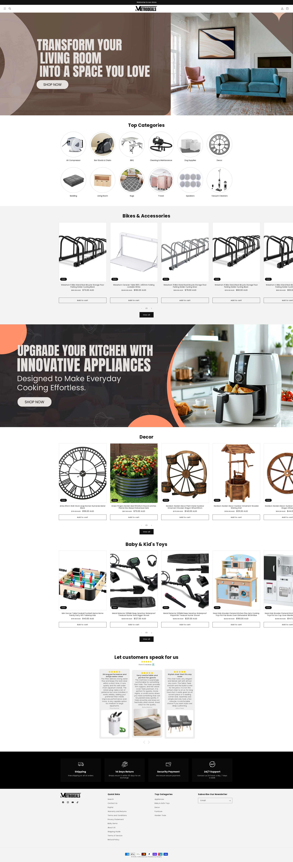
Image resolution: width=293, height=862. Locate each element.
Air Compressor (73, 160)
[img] (146, 661)
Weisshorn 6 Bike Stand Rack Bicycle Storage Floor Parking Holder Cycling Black (236, 286)
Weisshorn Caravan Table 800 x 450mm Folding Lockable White (134, 286)
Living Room (102, 196)
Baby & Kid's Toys (162, 803)
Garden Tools (160, 815)
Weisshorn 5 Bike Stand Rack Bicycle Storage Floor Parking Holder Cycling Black (82, 286)
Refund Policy (113, 840)
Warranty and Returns (117, 811)
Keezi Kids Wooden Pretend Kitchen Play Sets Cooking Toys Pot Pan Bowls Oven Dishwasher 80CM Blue (236, 614)
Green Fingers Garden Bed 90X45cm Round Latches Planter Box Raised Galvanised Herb (133, 507)
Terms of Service (115, 835)
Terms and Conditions (117, 815)
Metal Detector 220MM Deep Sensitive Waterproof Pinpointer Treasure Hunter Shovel (185, 614)
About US (111, 827)
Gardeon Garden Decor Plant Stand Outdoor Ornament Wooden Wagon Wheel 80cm (185, 507)
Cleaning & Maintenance (161, 160)
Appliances (159, 799)
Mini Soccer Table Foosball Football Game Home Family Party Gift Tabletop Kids (82, 614)
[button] (4, 8)
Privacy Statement (116, 819)
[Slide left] (141, 308)
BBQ (132, 160)
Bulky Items (113, 823)
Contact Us (112, 803)
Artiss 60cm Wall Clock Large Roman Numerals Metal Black (82, 507)
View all (146, 315)
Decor (219, 160)
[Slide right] (151, 308)
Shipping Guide (114, 831)
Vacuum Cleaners (220, 196)
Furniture (158, 811)
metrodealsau (142, 857)
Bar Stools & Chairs (102, 160)
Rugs (132, 196)
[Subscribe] (229, 800)
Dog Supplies (190, 160)
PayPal (110, 807)
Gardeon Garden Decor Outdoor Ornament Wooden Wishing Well (236, 507)
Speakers (190, 196)
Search (111, 799)
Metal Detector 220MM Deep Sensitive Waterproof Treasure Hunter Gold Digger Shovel (134, 614)
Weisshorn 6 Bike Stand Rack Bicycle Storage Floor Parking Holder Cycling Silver (185, 286)
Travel (161, 196)
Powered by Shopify (155, 857)
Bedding (73, 196)
